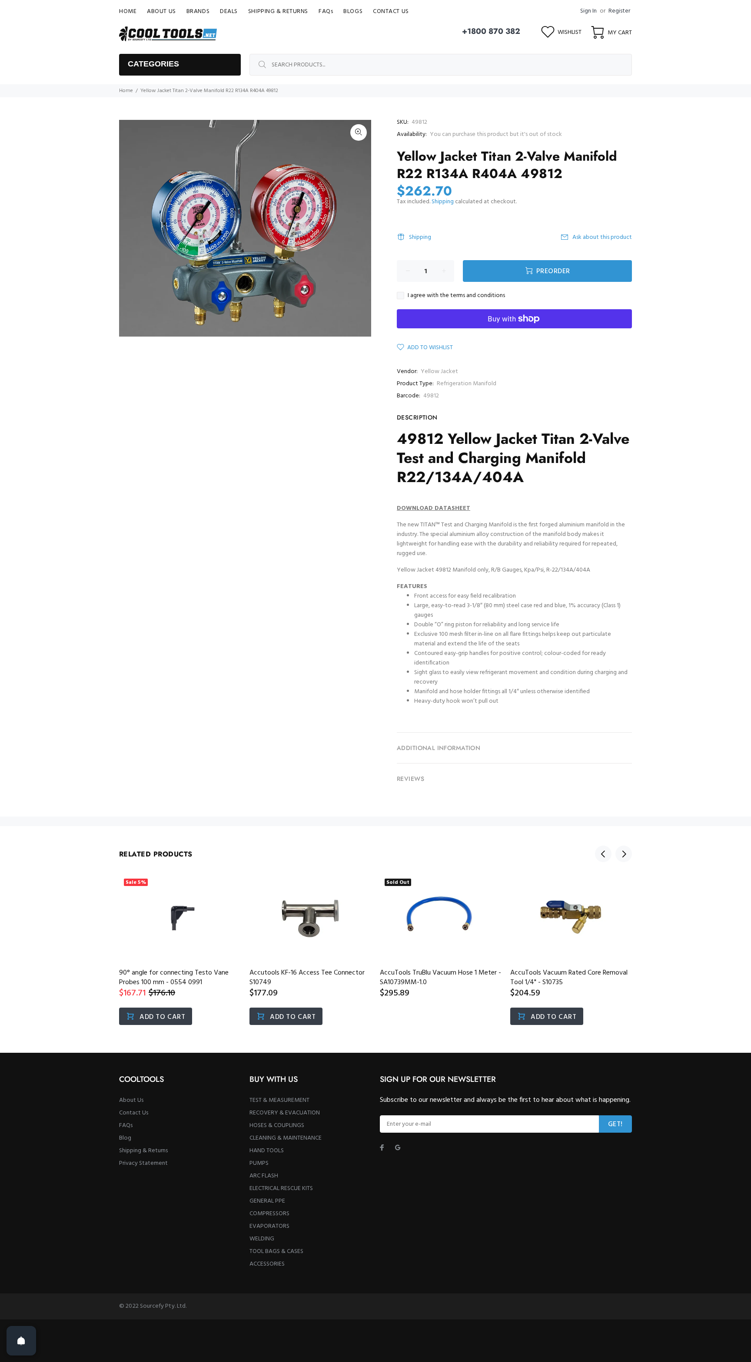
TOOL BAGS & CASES (276, 1251)
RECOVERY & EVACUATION (284, 1113)
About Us (131, 1100)
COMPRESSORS (269, 1214)
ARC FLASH (263, 1176)
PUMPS (259, 1163)
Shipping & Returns (143, 1151)
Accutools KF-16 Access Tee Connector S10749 (307, 977)
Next (623, 854)
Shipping (443, 202)
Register (619, 11)
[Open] (21, 1340)
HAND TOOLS (266, 1151)
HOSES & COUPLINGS (276, 1126)
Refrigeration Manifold (466, 384)
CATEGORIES (153, 64)
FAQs (126, 1126)
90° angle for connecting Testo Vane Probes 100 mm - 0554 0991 (174, 977)
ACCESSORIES (267, 1264)
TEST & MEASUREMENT (279, 1100)
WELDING (261, 1239)
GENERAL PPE (267, 1201)
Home (126, 90)
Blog (125, 1138)
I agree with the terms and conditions (456, 296)
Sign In (588, 11)
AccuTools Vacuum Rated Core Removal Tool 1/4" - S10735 (569, 977)
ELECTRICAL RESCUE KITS (281, 1188)
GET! (615, 1124)
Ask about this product (602, 237)
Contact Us (133, 1113)
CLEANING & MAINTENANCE (285, 1138)
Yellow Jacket (439, 372)
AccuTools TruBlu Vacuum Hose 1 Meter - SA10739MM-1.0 (440, 977)
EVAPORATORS (269, 1226)
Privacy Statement (143, 1163)
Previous (603, 854)
